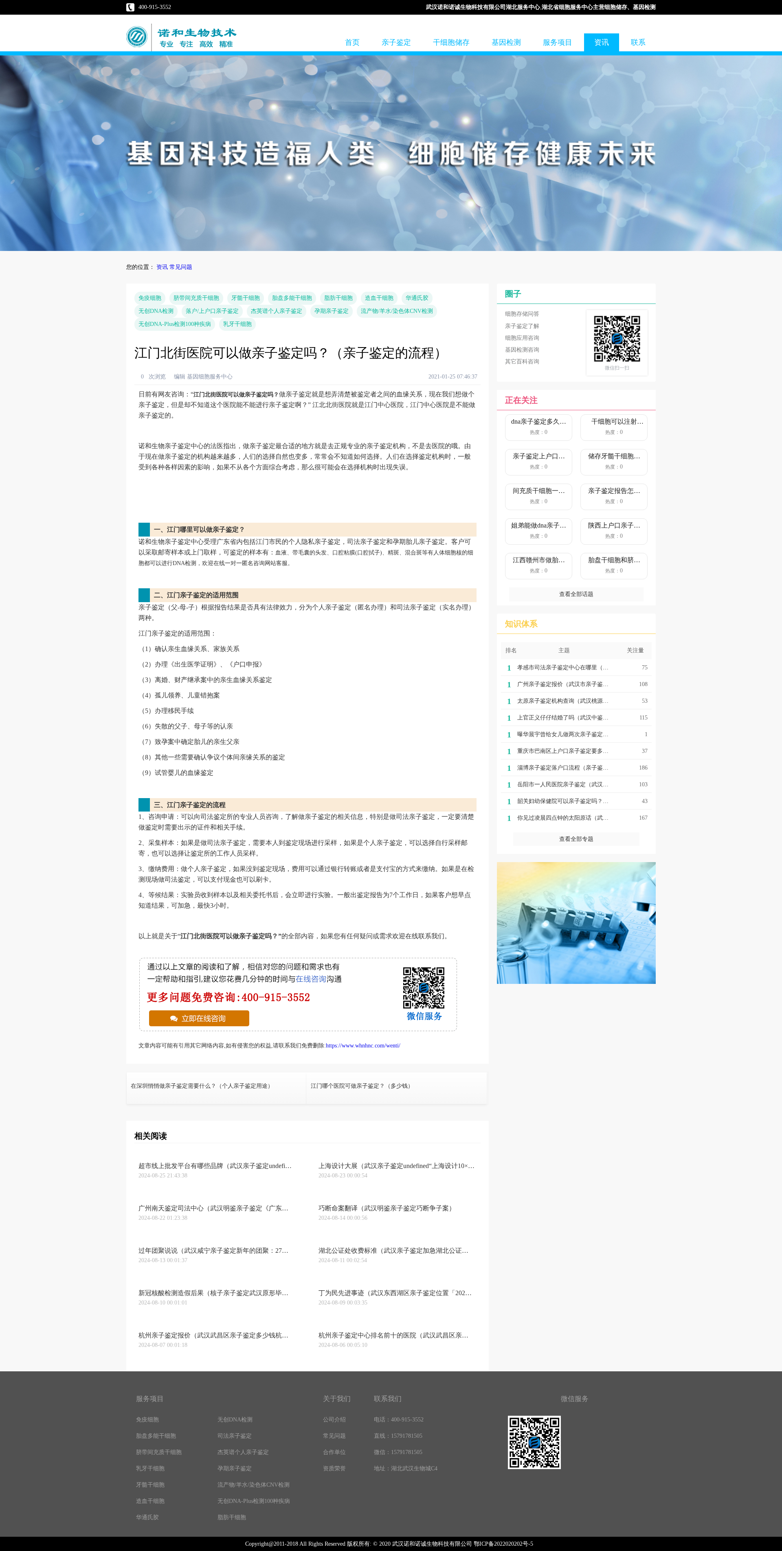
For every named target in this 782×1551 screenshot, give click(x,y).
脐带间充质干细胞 (196, 298)
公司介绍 (334, 1420)
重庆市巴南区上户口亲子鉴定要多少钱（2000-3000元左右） (592, 751)
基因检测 (506, 42)
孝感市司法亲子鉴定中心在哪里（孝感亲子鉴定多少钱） (588, 667)
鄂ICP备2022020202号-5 (503, 1544)
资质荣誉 (334, 1468)
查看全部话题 (576, 594)
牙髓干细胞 (245, 298)
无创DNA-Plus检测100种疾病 (174, 324)
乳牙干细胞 (237, 324)
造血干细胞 (379, 298)
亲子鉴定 (396, 42)
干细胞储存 (451, 42)
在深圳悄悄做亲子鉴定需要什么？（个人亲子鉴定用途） (202, 1086)
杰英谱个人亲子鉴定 (276, 311)
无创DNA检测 (156, 311)
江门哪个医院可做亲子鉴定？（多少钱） (362, 1086)
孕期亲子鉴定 (331, 311)
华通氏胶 (417, 298)
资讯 (601, 42)
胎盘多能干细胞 (292, 298)
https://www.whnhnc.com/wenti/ (363, 1046)
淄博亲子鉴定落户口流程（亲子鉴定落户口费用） (580, 768)
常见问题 (180, 267)
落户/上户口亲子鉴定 (212, 311)
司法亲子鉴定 (234, 1436)
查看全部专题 (576, 839)
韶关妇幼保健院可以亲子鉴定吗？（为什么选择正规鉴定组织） (597, 801)
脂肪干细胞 (338, 298)
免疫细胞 (149, 298)
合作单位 (334, 1452)
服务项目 (557, 42)
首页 (352, 42)
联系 (638, 42)
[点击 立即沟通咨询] (298, 1030)
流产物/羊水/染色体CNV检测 (397, 311)
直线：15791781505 (398, 1436)
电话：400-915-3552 (399, 1420)
